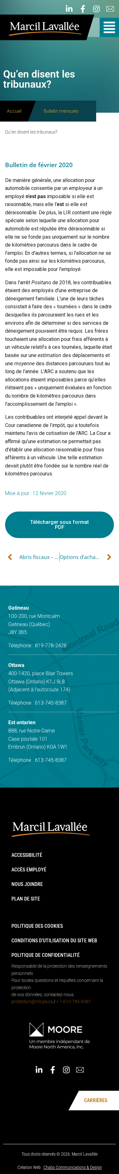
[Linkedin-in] (69, 9)
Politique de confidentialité (45, 955)
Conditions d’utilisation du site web (54, 941)
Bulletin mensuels (61, 111)
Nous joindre (27, 884)
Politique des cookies (37, 926)
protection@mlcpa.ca (32, 1001)
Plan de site (25, 899)
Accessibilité (26, 855)
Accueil (14, 111)
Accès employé (28, 870)
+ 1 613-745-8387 (73, 1001)
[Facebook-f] (83, 9)
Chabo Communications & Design (72, 1167)
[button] (109, 27)
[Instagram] (96, 9)
